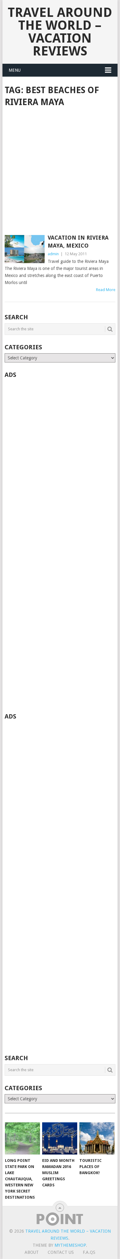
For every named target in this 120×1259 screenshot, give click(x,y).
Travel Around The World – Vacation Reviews (60, 32)
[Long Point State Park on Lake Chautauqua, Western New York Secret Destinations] (22, 1138)
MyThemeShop (70, 1245)
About (32, 1252)
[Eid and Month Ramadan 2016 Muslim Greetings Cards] (59, 1138)
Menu (15, 70)
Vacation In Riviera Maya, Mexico (78, 241)
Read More (105, 289)
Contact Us (61, 1252)
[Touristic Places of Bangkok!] (96, 1138)
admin (53, 254)
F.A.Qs (89, 1252)
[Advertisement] (60, 171)
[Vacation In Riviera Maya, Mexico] (24, 249)
